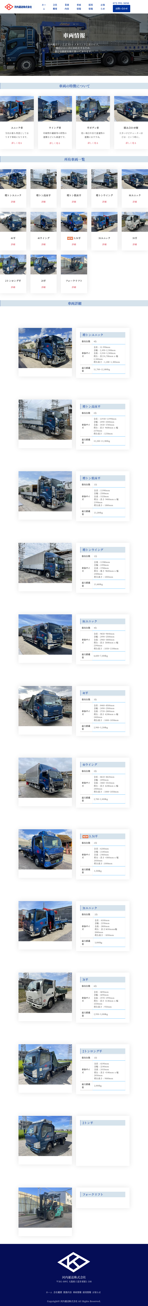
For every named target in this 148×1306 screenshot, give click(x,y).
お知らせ (96, 1292)
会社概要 (57, 1292)
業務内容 (67, 1292)
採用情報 (87, 1292)
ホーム (49, 1292)
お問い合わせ (121, 8)
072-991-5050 (122, 3)
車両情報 (77, 1292)
